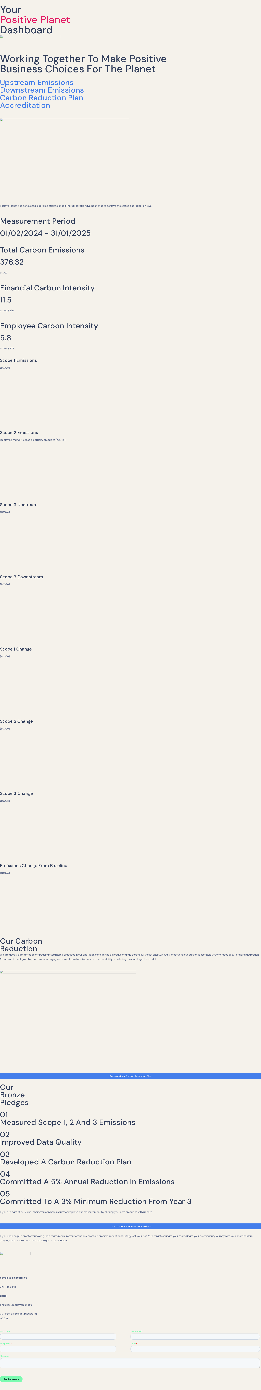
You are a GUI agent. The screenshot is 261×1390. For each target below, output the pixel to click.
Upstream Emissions (37, 82)
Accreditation (25, 105)
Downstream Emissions (42, 90)
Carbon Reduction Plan (41, 98)
